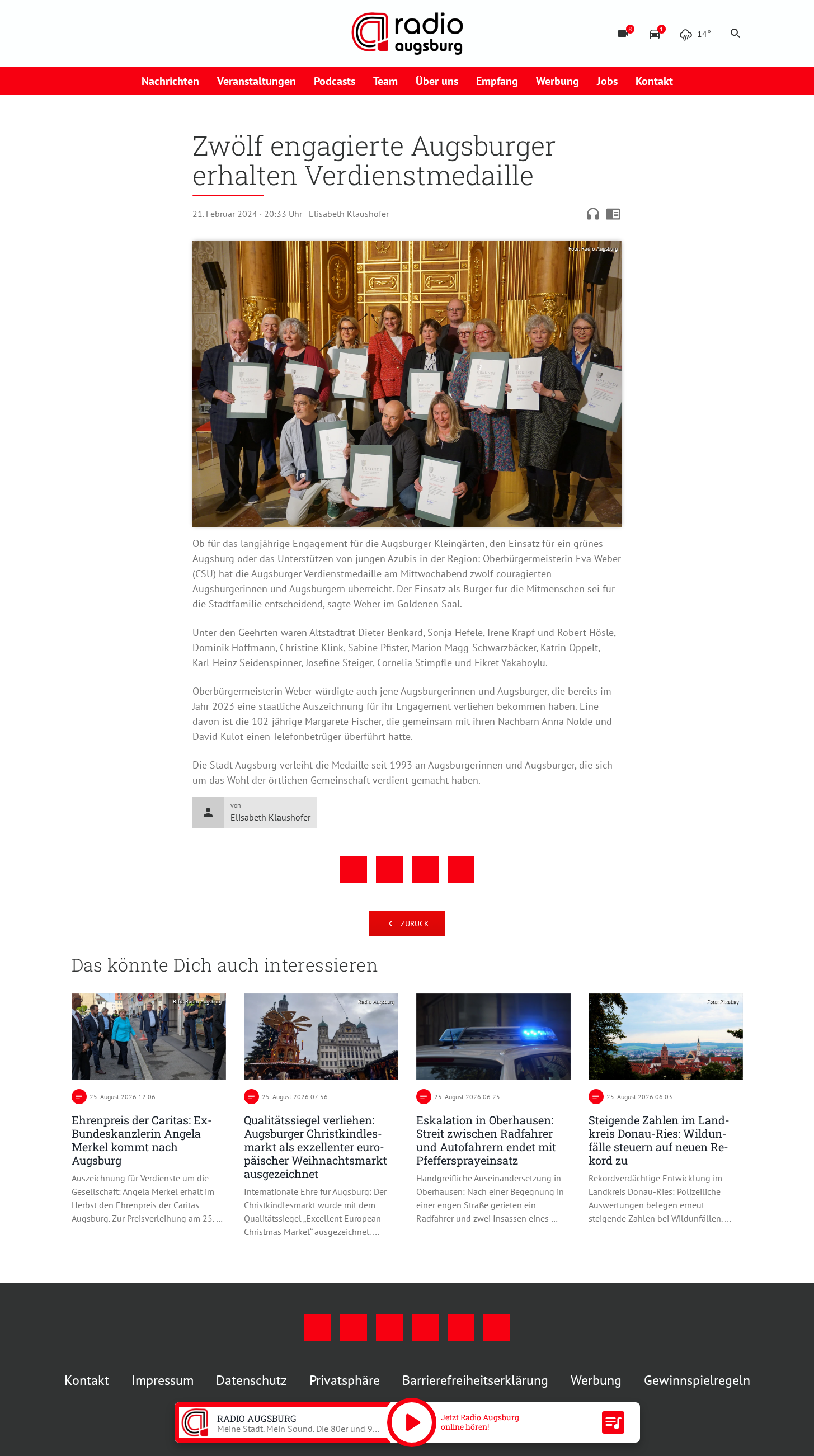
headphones (593, 214)
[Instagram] (105, 33)
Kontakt (654, 81)
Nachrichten (170, 81)
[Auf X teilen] (389, 869)
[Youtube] (127, 33)
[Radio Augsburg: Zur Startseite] (407, 33)
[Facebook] (83, 33)
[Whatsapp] (194, 33)
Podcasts (334, 81)
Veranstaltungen (256, 81)
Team (385, 81)
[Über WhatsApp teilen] (425, 869)
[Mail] (150, 33)
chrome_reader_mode (613, 214)
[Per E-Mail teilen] (461, 869)
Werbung (557, 81)
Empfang (497, 81)
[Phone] (172, 33)
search (735, 33)
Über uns (437, 81)
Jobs (607, 81)
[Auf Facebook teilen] (353, 869)
